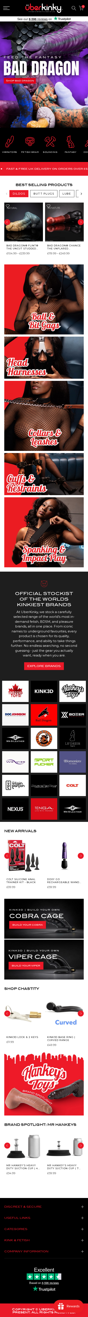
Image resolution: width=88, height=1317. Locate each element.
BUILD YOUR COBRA (27, 924)
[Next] (81, 193)
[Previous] (6, 193)
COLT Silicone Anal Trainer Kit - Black (21, 881)
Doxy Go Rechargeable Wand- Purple (63, 881)
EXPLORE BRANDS (44, 666)
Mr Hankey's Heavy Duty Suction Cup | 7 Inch (63, 1167)
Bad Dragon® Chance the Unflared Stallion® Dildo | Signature (64, 247)
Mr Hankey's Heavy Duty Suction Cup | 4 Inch (22, 1167)
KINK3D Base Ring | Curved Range (61, 1038)
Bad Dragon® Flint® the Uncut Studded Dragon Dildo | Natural (22, 247)
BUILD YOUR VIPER (26, 965)
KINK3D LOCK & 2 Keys (22, 1036)
